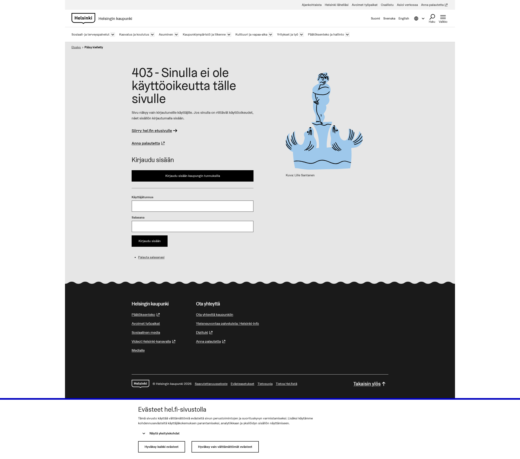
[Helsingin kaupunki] (140, 383)
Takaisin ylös (367, 384)
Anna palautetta (149, 143)
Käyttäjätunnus (142, 197)
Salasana (138, 217)
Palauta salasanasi (151, 257)
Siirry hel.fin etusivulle (152, 130)
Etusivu (76, 47)
